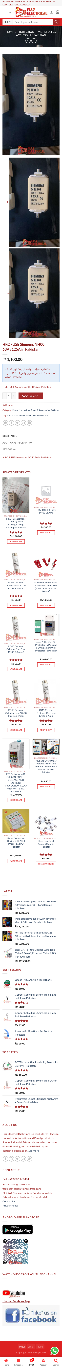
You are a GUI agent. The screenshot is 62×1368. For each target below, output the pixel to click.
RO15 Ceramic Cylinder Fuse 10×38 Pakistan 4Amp (16, 713)
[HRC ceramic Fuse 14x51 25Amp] (46, 490)
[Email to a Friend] (23, 423)
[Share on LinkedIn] (29, 423)
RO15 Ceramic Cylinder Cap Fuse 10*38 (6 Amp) (46, 713)
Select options (46, 864)
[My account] (51, 12)
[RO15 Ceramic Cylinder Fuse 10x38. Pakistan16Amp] (15, 563)
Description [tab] (9, 436)
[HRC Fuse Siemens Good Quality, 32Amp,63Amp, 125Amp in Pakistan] (15, 495)
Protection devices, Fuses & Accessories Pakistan (36, 33)
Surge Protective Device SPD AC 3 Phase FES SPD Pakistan (16, 842)
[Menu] (4, 12)
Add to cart (31, 395)
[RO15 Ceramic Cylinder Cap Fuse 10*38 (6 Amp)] (46, 691)
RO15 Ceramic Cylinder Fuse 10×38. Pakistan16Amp (16, 585)
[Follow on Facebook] (5, 1159)
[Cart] (58, 12)
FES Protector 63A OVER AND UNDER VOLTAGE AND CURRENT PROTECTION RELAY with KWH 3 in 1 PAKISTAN (16, 783)
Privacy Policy (10, 1205)
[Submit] (56, 22)
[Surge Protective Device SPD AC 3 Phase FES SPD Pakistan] (15, 821)
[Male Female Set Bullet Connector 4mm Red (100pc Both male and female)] (46, 563)
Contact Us (8, 1201)
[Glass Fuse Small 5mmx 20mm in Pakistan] (46, 822)
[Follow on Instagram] (11, 1159)
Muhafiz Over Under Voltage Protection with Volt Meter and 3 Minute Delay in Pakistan (46, 766)
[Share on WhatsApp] (5, 423)
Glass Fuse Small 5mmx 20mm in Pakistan (46, 844)
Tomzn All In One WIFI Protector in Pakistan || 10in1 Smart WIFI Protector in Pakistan (46, 646)
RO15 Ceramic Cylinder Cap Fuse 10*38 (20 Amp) (15, 649)
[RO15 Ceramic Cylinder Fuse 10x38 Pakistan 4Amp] (15, 691)
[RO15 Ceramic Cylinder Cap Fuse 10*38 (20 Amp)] (15, 627)
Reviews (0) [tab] (9, 449)
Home (10, 31)
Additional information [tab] (17, 442)
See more (33, 1150)
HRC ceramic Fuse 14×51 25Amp (46, 511)
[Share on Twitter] (17, 423)
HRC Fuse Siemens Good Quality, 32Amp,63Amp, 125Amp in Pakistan (16, 523)
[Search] (10, 12)
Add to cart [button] (16, 541)
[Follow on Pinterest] (29, 1159)
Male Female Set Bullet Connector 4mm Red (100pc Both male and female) (46, 587)
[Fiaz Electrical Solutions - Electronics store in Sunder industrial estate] (31, 12)
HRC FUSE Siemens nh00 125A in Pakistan (27, 415)
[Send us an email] (23, 1159)
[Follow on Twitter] (17, 1159)
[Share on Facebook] (11, 423)
